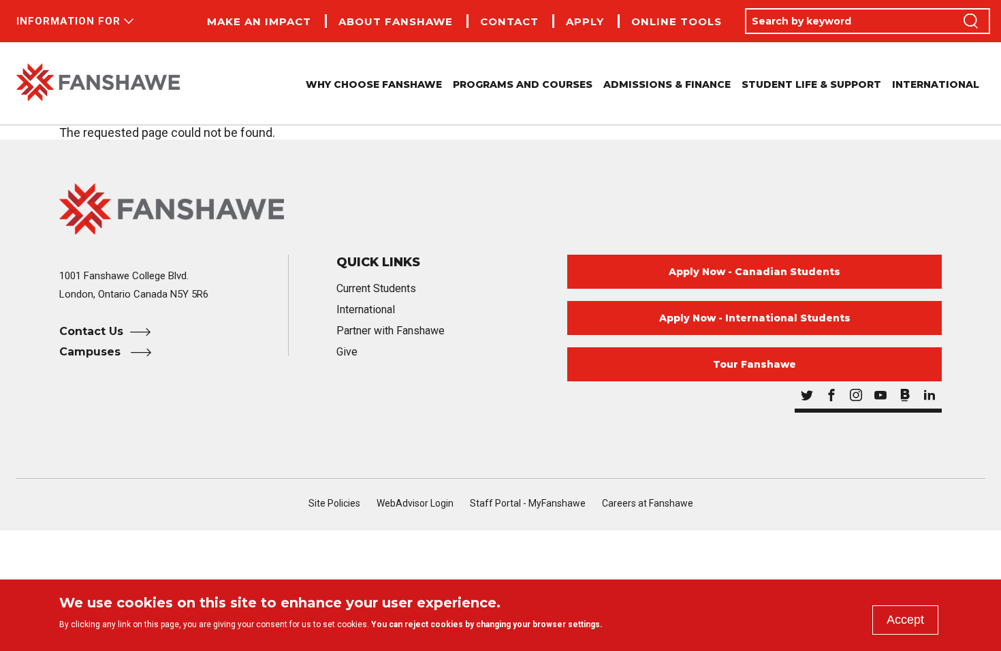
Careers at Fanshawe (647, 503)
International (935, 84)
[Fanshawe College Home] (98, 83)
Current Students (376, 288)
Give (347, 351)
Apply (585, 21)
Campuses (91, 351)
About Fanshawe (395, 21)
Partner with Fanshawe (390, 330)
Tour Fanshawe (754, 364)
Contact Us (91, 331)
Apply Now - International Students (755, 318)
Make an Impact (259, 21)
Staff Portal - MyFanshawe (528, 503)
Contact (509, 21)
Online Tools (676, 21)
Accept (905, 619)
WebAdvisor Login (415, 503)
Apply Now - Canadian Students (754, 272)
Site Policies (334, 503)
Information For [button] (68, 21)
